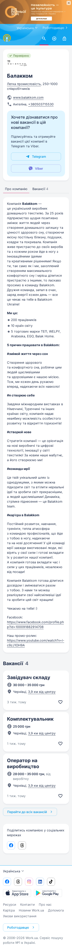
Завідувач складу (28, 677)
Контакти (27, 904)
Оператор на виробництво (23, 763)
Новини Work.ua (31, 910)
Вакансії (40, 189)
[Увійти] (64, 38)
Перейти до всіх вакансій (27, 812)
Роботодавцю (53, 28)
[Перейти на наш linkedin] (40, 882)
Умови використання (19, 916)
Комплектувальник (30, 719)
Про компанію (16, 189)
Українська (11, 871)
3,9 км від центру (42, 692)
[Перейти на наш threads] (18, 882)
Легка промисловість (24, 84)
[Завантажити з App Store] (17, 893)
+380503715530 (41, 104)
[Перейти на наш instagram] (29, 882)
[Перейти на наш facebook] (7, 882)
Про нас (45, 904)
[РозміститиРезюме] (54, 38)
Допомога (56, 910)
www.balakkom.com (28, 97)
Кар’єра (9, 910)
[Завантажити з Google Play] (48, 893)
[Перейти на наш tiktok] (51, 882)
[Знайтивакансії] (44, 38)
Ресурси (9, 904)
